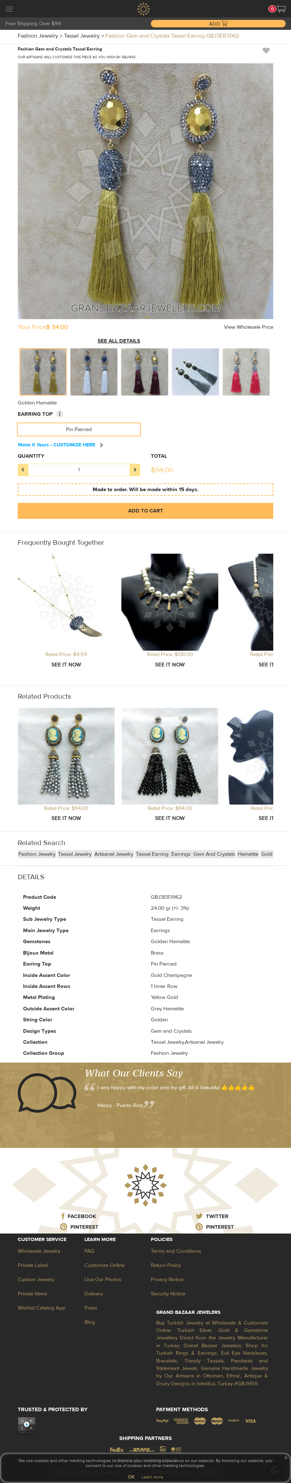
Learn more (152, 1477)
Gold (267, 854)
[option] (43, 372)
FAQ (89, 1251)
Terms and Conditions (176, 1251)
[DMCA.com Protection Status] (26, 1425)
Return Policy (166, 1265)
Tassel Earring (153, 854)
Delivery (93, 1293)
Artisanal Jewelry (113, 854)
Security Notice (168, 1293)
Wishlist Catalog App (42, 1308)
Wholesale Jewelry (39, 1251)
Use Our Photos (102, 1279)
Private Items (32, 1293)
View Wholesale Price (248, 327)
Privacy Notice (167, 1279)
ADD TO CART (145, 510)
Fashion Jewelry (36, 854)
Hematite (248, 854)
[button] (281, 9)
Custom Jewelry (36, 1279)
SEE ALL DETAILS (119, 341)
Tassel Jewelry (75, 854)
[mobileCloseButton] (9, 10)
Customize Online (104, 1265)
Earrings (181, 854)
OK (131, 1477)
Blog (89, 1322)
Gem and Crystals (214, 854)
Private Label (33, 1265)
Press (90, 1308)
